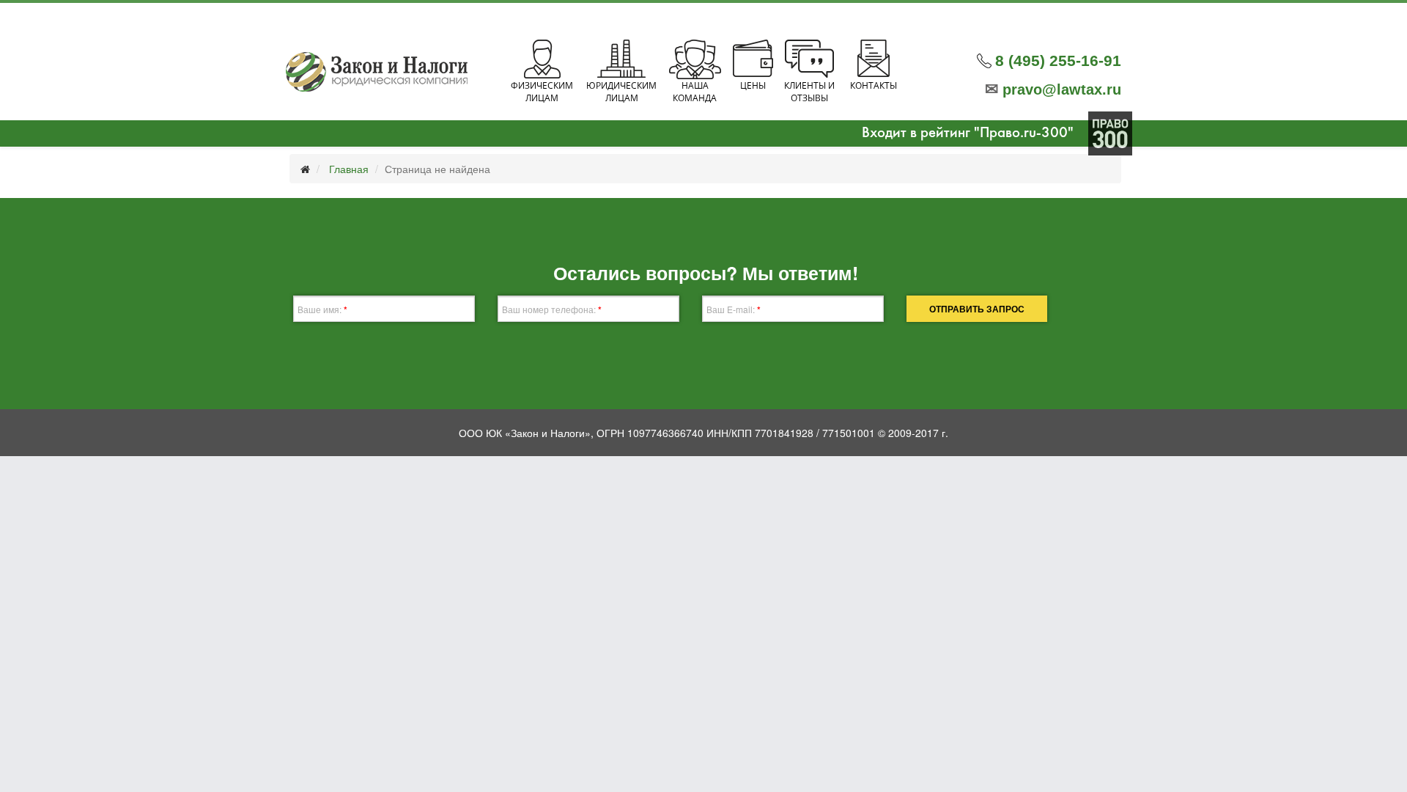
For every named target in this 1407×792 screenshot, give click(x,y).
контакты (873, 85)
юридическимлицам (621, 91)
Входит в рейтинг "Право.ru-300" (968, 133)
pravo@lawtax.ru (1053, 89)
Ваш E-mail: (733, 309)
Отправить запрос (976, 308)
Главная (349, 168)
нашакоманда (695, 91)
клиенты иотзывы (809, 91)
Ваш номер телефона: (552, 309)
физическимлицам (542, 91)
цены (753, 85)
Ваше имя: (322, 309)
